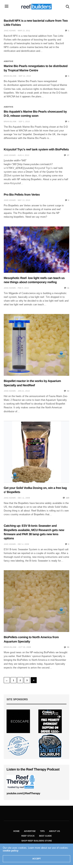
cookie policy (10, 850)
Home (16, 831)
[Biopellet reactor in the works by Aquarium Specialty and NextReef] (36, 345)
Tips (42, 831)
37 (67, 155)
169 (67, 498)
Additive (8, 61)
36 (67, 647)
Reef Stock (28, 836)
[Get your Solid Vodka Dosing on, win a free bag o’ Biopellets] (36, 452)
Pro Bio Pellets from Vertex (22, 194)
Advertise (30, 831)
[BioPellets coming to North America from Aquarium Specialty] (36, 601)
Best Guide (45, 836)
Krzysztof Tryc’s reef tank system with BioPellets (36, 149)
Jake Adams (10, 31)
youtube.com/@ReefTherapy (23, 793)
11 (68, 288)
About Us (54, 831)
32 (67, 391)
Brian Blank (10, 76)
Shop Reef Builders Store (36, 841)
